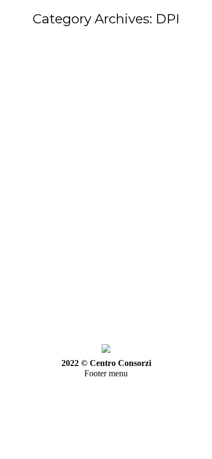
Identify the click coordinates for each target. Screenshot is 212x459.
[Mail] (123, 178)
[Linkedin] (91, 178)
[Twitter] (42, 178)
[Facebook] (25, 178)
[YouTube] (58, 178)
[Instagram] (107, 178)
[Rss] (74, 178)
